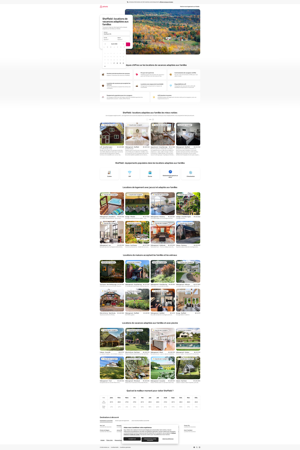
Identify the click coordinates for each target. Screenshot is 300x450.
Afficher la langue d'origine (166, 2)
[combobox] (116, 34)
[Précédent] (147, 119)
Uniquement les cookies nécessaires (150, 439)
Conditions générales (125, 447)
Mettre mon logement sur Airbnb (189, 6)
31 (104, 66)
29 (120, 63)
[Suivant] (153, 119)
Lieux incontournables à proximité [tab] (140, 420)
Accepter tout (132, 439)
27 (114, 63)
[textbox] (109, 39)
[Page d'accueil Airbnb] (104, 6)
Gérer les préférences (167, 439)
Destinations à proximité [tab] (106, 420)
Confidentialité (114, 447)
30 (123, 63)
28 (117, 63)
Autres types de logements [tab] (122, 420)
